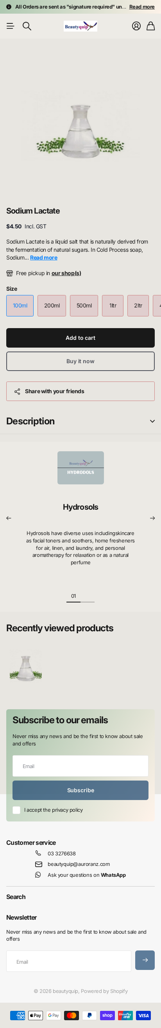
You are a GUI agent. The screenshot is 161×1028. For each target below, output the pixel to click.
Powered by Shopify (104, 991)
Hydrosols (80, 507)
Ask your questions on (86, 875)
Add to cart (80, 337)
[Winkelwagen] (151, 26)
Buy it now (80, 361)
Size (11, 288)
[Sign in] (136, 26)
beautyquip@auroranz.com (78, 864)
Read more (142, 7)
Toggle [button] (152, 421)
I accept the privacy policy (53, 810)
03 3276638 (61, 853)
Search (15, 897)
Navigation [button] (10, 26)
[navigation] (87, 595)
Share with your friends (54, 391)
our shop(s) (66, 273)
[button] (8, 518)
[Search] (27, 26)
